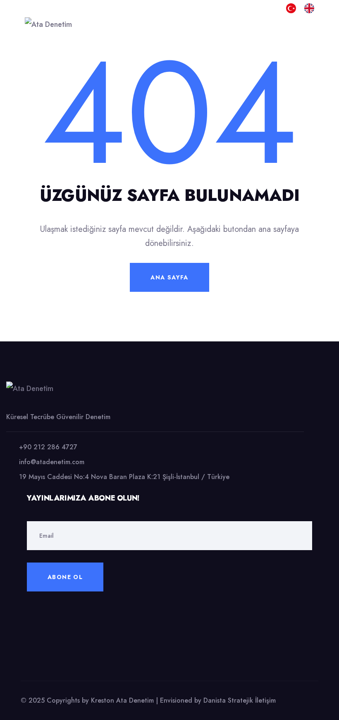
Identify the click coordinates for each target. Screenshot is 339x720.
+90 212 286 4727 (48, 447)
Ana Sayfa (169, 277)
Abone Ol (65, 577)
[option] (311, 8)
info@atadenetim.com (51, 462)
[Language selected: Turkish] (304, 359)
